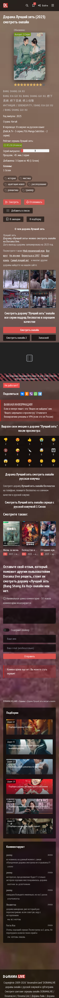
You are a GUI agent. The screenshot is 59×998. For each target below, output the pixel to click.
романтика (13, 190)
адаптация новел (16, 184)
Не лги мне (14, 255)
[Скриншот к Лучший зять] (16, 279)
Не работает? (11, 385)
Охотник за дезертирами (18, 884)
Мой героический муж (34, 250)
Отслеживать (35, 202)
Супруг (10, 867)
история (12, 178)
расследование (39, 184)
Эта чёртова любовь (16, 937)
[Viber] (31, 394)
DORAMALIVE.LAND (10, 701)
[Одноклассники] (27, 394)
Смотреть (14, 202)
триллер (29, 190)
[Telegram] (40, 394)
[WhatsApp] (35, 394)
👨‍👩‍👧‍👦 (53, 452)
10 (43, 84)
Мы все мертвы (14, 919)
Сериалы (22, 701)
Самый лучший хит (20, 260)
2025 (18, 116)
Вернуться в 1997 (30, 255)
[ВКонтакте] (22, 394)
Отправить (29, 656)
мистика (27, 178)
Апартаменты (13, 899)
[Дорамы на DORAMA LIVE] (9, 5)
